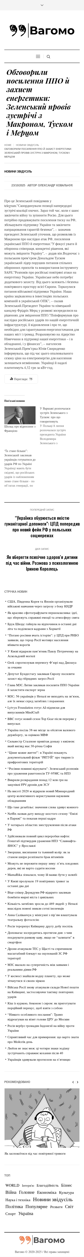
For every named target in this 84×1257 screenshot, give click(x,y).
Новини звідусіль (27, 145)
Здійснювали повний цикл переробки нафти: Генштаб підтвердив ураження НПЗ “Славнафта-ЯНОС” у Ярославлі (42, 841)
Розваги (56, 1206)
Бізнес (66, 1185)
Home (7, 145)
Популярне (36, 1206)
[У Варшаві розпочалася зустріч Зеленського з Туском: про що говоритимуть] (57, 425)
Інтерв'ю (28, 1185)
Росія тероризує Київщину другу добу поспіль (40, 926)
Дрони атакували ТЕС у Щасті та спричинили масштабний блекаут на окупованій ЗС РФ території (40, 953)
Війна (10, 1192)
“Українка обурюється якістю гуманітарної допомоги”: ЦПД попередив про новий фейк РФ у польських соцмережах (42, 526)
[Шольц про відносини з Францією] (20, 415)
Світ (69, 1206)
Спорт (10, 1213)
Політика (14, 1206)
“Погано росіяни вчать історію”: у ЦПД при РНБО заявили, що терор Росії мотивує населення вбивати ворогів (43, 640)
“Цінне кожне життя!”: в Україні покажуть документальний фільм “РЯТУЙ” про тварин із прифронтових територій (41, 757)
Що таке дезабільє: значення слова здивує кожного (43, 807)
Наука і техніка (17, 1199)
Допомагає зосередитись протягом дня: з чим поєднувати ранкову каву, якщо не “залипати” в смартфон (41, 937)
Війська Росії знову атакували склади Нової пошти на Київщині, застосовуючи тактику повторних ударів (43, 992)
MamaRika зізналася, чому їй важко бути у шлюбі (42, 874)
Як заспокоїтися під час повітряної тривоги (35, 1153)
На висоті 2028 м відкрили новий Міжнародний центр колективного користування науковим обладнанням (41, 796)
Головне (26, 1192)
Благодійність (48, 1185)
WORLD (12, 1185)
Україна (25, 1213)
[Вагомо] (42, 30)
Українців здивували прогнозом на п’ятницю (39, 1059)
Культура (66, 1192)
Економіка (46, 1192)
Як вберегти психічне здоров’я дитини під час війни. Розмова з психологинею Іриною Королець (42, 562)
